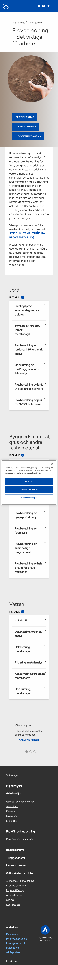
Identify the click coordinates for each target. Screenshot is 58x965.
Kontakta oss (13, 904)
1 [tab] (26, 752)
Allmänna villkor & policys (20, 880)
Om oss (10, 899)
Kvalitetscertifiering (17, 885)
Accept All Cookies (29, 489)
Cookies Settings (28, 498)
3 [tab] (34, 752)
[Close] (52, 464)
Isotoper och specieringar (20, 801)
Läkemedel (12, 815)
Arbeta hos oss (14, 895)
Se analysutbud (27, 740)
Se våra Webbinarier (25, 126)
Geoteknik (12, 806)
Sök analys (12, 775)
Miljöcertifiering (15, 890)
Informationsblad (24, 117)
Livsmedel (11, 820)
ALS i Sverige (18, 22)
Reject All (29, 481)
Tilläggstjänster (34, 22)
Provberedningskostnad (28, 136)
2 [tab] (30, 752)
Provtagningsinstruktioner (20, 838)
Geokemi (11, 811)
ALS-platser (13, 952)
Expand (14, 297)
